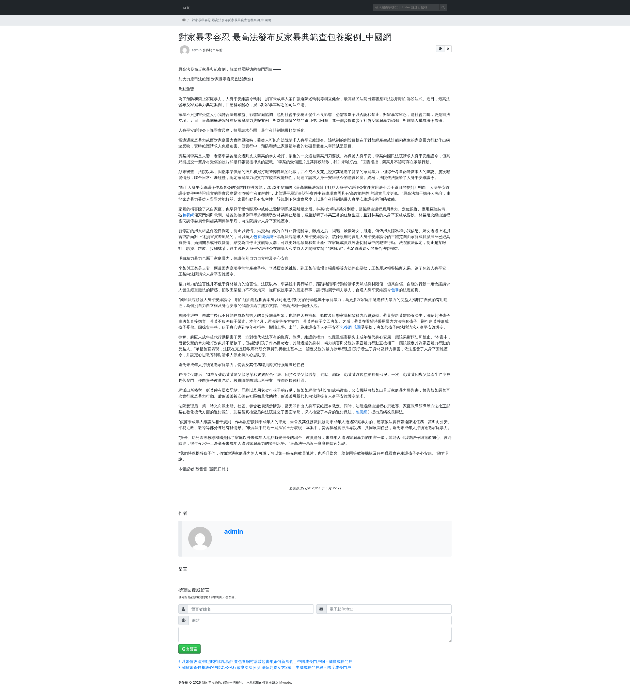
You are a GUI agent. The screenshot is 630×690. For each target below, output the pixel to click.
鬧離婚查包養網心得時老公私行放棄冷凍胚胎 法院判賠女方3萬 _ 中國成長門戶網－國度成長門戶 (266, 667)
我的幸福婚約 (211, 682)
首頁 (186, 7)
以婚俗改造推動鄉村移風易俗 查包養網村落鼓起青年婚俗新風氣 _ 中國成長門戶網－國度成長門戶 (266, 661)
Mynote (285, 682)
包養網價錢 (263, 236)
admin (197, 50)
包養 (395, 289)
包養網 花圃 (350, 327)
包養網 (188, 214)
